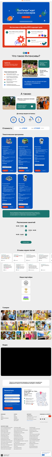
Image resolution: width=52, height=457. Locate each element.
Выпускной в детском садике (5, 434)
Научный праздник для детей (33, 431)
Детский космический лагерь (33, 438)
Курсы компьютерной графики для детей (20, 443)
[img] (2, 455)
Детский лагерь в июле (17, 434)
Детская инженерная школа (33, 446)
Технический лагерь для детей (18, 436)
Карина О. (29, 260)
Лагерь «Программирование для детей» (6, 427)
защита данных (45, 453)
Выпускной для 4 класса (33, 430)
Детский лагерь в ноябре (4, 431)
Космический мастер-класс (18, 435)
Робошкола (31, 432)
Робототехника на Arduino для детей (6, 442)
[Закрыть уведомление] (50, 451)
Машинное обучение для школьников (6, 447)
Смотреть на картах (30, 420)
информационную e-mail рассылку (13, 403)
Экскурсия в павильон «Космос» (34, 435)
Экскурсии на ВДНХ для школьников (34, 428)
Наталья (4, 260)
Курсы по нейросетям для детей (5, 432)
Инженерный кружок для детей (5, 439)
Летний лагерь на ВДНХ (17, 427)
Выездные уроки (16, 419)
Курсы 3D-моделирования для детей (19, 428)
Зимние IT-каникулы (32, 442)
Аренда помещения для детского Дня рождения (21, 430)
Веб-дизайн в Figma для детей (33, 443)
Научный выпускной (32, 427)
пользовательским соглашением (11, 404)
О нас (1, 415)
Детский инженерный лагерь (33, 436)
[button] (26, 242)
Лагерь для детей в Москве (5, 438)
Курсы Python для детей (4, 443)
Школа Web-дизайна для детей (18, 439)
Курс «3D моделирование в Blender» (34, 439)
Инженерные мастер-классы (18, 431)
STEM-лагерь (16, 446)
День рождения (16, 420)
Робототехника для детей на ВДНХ (34, 434)
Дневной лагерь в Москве (4, 430)
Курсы (15, 415)
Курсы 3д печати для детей (33, 447)
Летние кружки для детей (17, 447)
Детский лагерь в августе (4, 435)
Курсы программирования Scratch (6, 428)
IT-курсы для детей (17, 442)
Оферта (2, 419)
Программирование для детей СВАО (19, 432)
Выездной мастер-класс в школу (18, 438)
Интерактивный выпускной (5, 436)
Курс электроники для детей (5, 446)
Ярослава (16, 260)
